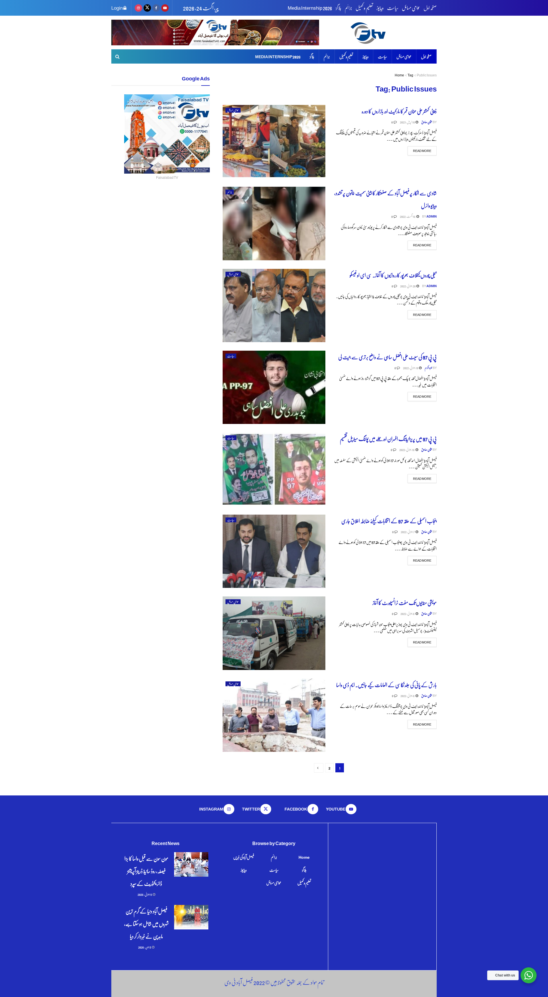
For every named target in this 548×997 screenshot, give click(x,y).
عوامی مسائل (411, 8)
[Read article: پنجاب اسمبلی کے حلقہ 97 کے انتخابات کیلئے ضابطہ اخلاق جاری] (274, 551)
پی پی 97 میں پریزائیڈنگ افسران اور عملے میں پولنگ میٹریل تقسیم (388, 438)
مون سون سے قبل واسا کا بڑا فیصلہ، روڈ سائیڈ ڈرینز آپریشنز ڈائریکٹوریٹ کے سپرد (146, 871)
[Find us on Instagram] (138, 8)
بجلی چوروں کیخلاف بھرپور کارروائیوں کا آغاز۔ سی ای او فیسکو (393, 275)
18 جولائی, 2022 (410, 367)
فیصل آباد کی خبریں (243, 857)
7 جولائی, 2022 (408, 531)
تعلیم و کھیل (364, 8)
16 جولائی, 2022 (407, 449)
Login (117, 8)
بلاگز (338, 8)
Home (399, 75)
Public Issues (427, 75)
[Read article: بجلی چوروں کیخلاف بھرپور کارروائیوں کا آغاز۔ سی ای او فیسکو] (274, 305)
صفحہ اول (430, 8)
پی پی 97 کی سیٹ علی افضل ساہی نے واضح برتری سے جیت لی (387, 357)
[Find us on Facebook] (156, 8)
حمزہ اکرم (428, 367)
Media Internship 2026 (310, 8)
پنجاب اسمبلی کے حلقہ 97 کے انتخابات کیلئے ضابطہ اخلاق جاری (389, 521)
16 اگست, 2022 (408, 216)
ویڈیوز (380, 8)
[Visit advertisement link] (215, 32)
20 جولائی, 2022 (408, 286)
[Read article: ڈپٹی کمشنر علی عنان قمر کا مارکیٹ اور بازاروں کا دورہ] (274, 141)
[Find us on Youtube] (165, 8)
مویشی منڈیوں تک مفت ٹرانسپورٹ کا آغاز (404, 602)
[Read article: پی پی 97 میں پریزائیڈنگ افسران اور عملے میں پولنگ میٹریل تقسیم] (274, 469)
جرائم (348, 8)
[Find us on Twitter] (147, 8)
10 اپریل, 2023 (407, 122)
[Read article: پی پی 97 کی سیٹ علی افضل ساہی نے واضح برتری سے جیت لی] (274, 387)
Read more (419, 150)
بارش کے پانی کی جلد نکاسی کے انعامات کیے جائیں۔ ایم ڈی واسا (386, 685)
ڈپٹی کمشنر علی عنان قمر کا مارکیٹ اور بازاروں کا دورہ (399, 111)
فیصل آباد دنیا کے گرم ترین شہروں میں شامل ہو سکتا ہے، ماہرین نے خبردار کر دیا (146, 923)
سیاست (392, 8)
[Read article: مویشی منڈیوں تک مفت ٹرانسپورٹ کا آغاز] (274, 633)
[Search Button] (117, 56)
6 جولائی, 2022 (407, 613)
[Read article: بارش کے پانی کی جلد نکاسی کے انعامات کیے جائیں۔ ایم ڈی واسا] (274, 715)
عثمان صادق (426, 122)
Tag (410, 75)
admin (431, 216)
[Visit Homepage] (392, 33)
